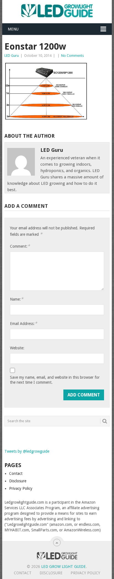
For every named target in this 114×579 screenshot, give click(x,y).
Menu (13, 29)
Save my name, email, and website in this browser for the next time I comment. (55, 380)
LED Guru (11, 55)
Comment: (20, 246)
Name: (16, 299)
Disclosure (17, 481)
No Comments (72, 55)
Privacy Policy (20, 488)
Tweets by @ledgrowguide (26, 451)
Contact (15, 473)
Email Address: (23, 323)
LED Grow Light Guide (63, 566)
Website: (17, 348)
